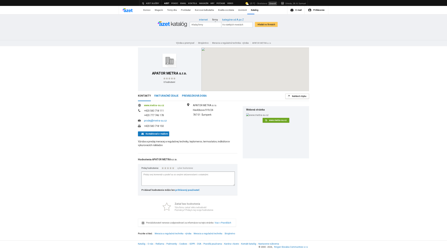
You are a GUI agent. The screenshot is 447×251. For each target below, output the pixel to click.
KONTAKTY (144, 95)
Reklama (160, 244)
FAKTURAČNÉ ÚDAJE (166, 95)
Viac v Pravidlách (223, 223)
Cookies (183, 244)
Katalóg (141, 244)
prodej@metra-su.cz (155, 120)
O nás (150, 244)
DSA (199, 244)
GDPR (192, 244)
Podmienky (171, 244)
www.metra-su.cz (154, 105)
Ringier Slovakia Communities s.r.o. (291, 247)
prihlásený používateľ (187, 190)
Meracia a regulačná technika (208, 233)
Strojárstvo (230, 233)
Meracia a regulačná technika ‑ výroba (173, 233)
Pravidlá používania (212, 244)
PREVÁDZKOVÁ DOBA (194, 95)
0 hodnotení (169, 82)
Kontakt (248, 244)
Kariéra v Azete (231, 244)
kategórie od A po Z (233, 19)
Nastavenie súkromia (268, 244)
